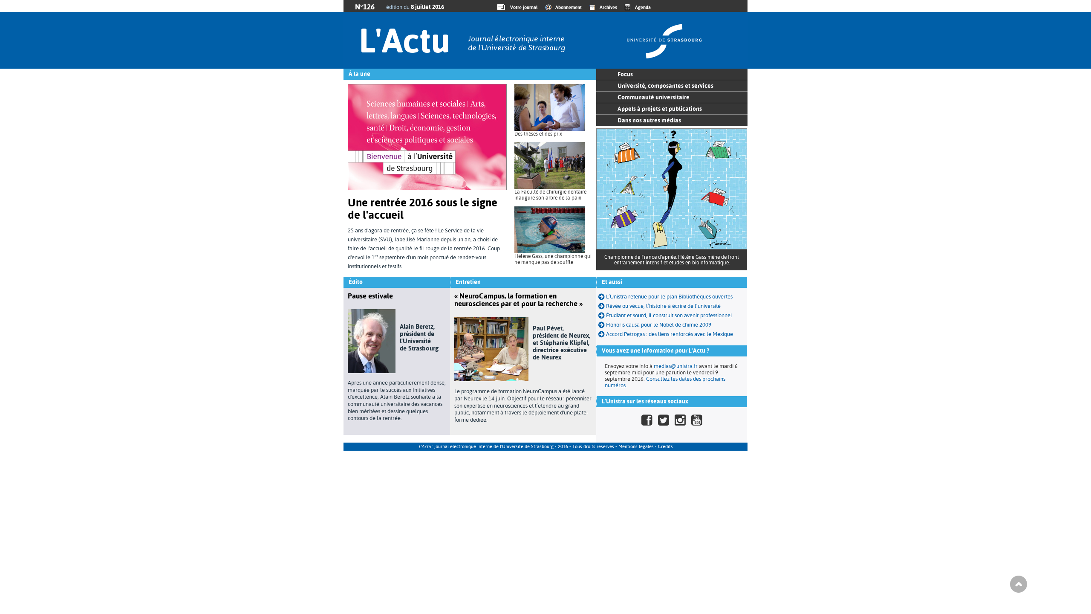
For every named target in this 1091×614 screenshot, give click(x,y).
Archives (608, 7)
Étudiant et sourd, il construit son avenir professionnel (669, 315)
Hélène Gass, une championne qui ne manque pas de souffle (553, 259)
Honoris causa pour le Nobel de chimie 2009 (658, 324)
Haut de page (1018, 584)
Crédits (665, 446)
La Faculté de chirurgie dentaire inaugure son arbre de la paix (550, 195)
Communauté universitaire (654, 97)
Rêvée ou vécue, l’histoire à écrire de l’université (663, 306)
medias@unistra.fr (676, 366)
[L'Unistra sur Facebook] (646, 420)
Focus (625, 74)
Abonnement (568, 7)
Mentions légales (636, 446)
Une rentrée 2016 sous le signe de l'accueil (422, 208)
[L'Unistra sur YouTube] (696, 420)
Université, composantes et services (665, 85)
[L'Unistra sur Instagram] (680, 420)
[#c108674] (602, 315)
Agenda (643, 7)
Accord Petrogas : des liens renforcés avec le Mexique (669, 334)
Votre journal (522, 7)
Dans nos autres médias (649, 120)
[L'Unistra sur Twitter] (663, 420)
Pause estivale (370, 296)
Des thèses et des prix (538, 134)
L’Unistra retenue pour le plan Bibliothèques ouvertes (669, 296)
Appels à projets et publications (660, 108)
